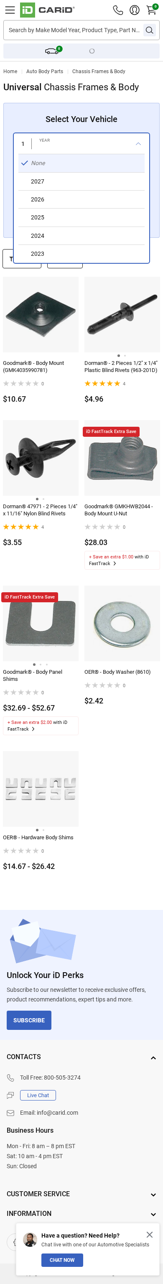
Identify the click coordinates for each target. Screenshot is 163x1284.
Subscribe (29, 1020)
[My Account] (134, 10)
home (10, 71)
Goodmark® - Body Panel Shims (32, 675)
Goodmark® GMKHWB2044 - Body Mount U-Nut (118, 510)
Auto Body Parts (44, 71)
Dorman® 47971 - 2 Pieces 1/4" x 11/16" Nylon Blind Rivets (40, 510)
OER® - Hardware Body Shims (38, 837)
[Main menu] (10, 10)
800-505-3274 (62, 1077)
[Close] (150, 1235)
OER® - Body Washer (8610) (117, 672)
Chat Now (62, 1260)
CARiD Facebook (15, 1242)
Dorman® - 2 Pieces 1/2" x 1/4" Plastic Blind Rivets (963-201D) (121, 366)
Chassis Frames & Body (98, 71)
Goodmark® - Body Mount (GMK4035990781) (33, 366)
